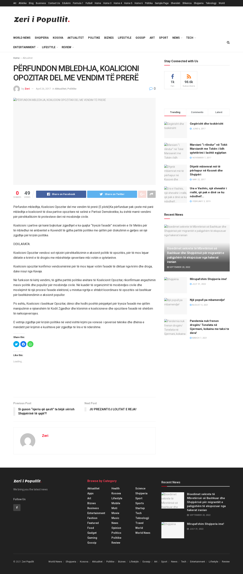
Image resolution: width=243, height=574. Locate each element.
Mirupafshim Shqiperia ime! (208, 279)
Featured (93, 522)
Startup (140, 508)
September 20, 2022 (179, 267)
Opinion (116, 527)
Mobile (115, 503)
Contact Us (54, 3)
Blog (31, 3)
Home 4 (118, 3)
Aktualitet (75, 37)
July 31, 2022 (199, 284)
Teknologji (211, 3)
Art (14, 3)
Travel (139, 522)
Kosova (58, 37)
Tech (189, 37)
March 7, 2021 (199, 338)
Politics (116, 532)
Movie (115, 513)
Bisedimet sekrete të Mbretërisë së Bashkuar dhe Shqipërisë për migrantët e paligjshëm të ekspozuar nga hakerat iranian (206, 502)
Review (66, 47)
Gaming (92, 537)
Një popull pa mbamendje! (207, 300)
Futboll (89, 3)
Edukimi (66, 3)
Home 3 (107, 3)
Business (41, 3)
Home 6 (139, 3)
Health (115, 488)
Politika (149, 3)
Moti (114, 508)
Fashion (92, 518)
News (176, 37)
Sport (163, 37)
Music (115, 518)
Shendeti (175, 3)
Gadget (92, 532)
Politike (94, 37)
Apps (90, 493)
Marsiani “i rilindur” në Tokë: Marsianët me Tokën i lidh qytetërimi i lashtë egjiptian (209, 148)
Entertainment (24, 47)
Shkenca (187, 3)
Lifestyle (124, 37)
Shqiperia (199, 3)
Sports (139, 503)
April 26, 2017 (43, 88)
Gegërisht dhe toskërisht (206, 123)
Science (140, 488)
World (222, 3)
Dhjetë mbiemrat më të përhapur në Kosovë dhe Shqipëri (206, 170)
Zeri (27, 88)
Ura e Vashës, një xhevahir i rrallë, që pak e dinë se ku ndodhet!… (208, 192)
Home (98, 3)
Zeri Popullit (28, 561)
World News (22, 37)
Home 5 (128, 3)
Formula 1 (78, 3)
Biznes (109, 37)
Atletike (23, 3)
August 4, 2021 (200, 305)
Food (90, 527)
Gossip (140, 37)
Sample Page (162, 3)
